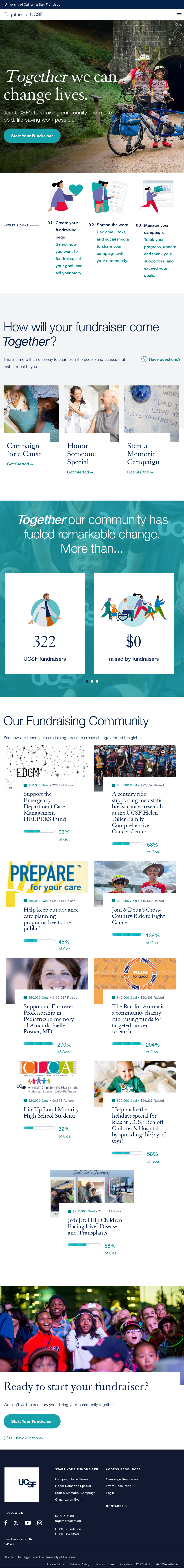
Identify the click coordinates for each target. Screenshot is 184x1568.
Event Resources (118, 1486)
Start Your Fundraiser (32, 135)
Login (110, 1493)
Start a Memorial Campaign (75, 1493)
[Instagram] (42, 1522)
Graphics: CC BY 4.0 (135, 1564)
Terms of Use (104, 1564)
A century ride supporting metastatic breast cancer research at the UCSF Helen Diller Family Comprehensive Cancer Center (137, 812)
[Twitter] (18, 1522)
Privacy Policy (79, 1564)
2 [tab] (92, 681)
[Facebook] (8, 1522)
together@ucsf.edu (69, 1521)
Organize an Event (68, 1499)
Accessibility (55, 1564)
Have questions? (164, 359)
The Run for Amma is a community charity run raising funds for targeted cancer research (138, 1019)
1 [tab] (87, 681)
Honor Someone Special (73, 1486)
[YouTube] (30, 1522)
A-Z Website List (168, 1564)
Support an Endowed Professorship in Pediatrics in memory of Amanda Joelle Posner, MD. (49, 1019)
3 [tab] (97, 681)
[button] (179, 15)
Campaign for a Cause (71, 1479)
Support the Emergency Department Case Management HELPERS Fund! (46, 806)
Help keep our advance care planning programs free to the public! (51, 919)
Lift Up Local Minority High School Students (51, 1112)
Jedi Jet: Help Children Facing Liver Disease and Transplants (95, 1226)
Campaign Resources (122, 1479)
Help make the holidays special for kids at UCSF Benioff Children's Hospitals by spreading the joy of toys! (138, 1125)
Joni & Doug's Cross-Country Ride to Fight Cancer (138, 916)
